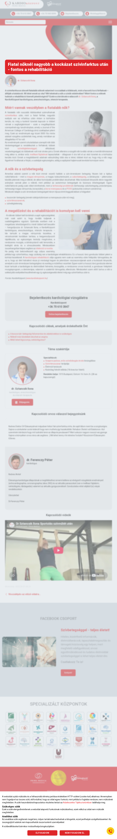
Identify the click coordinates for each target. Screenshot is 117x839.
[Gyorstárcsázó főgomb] (110, 831)
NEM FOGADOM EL (74, 833)
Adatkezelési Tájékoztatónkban (77, 802)
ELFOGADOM (42, 833)
